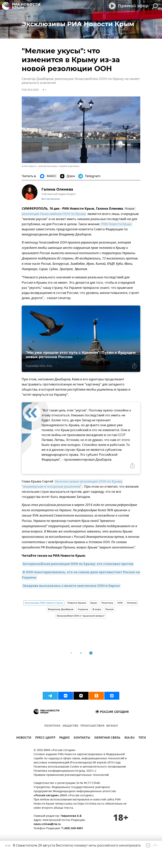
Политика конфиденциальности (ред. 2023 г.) (65, 771)
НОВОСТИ (23, 738)
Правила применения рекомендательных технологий (71, 775)
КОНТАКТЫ (82, 738)
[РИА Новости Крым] (21, 6)
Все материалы (50, 199)
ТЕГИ (142, 738)
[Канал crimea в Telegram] (50, 696)
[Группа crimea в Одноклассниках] (96, 696)
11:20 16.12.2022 (30, 89)
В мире (96, 609)
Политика (107, 602)
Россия (109, 609)
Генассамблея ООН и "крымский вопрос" (81, 615)
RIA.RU (129, 738)
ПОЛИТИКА (52, 726)
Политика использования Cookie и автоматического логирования (80, 767)
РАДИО (64, 738)
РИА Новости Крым (116, 224)
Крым (93, 602)
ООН (120, 602)
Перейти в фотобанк (69, 166)
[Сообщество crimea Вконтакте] (65, 696)
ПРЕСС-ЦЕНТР (45, 738)
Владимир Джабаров (60, 609)
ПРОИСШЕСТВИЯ (92, 726)
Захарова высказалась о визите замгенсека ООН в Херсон (71, 586)
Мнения (132, 602)
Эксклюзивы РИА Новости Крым (44, 602)
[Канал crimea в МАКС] (111, 696)
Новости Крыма (76, 602)
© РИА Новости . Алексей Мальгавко (39, 166)
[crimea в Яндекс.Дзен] (81, 696)
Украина (83, 609)
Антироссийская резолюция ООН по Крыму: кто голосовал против (78, 564)
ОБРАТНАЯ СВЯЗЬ (107, 738)
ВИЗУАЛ (112, 726)
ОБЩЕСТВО (70, 726)
